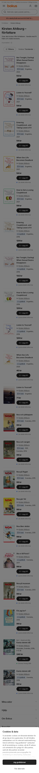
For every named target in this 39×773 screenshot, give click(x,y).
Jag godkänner (19, 762)
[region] (19, 750)
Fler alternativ (19, 769)
